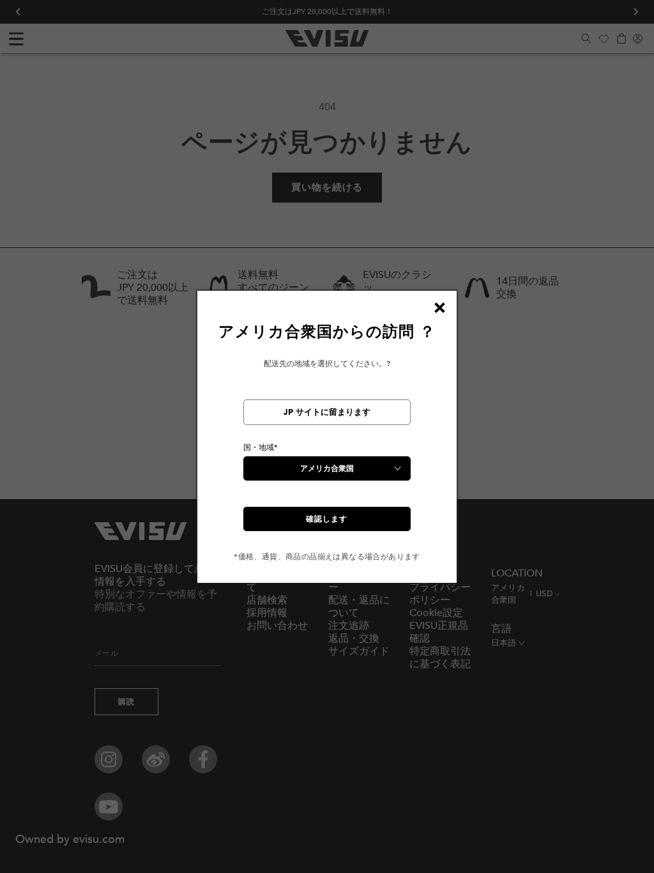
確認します (326, 519)
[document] (327, 442)
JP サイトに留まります (327, 412)
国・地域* (260, 447)
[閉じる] (439, 308)
